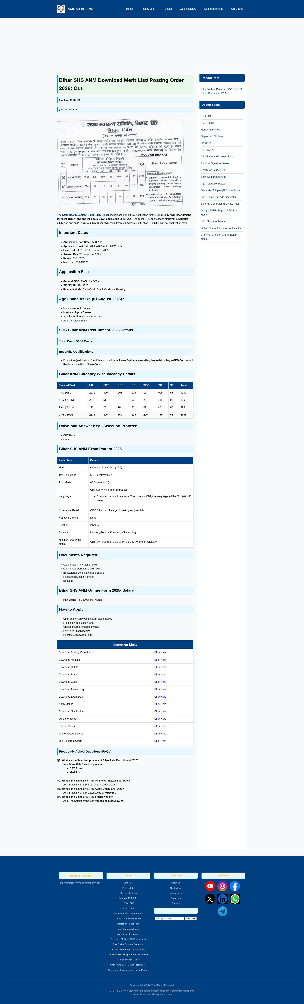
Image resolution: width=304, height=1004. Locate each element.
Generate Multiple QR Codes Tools (220, 190)
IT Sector (167, 8)
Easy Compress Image (213, 176)
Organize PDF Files (212, 136)
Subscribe (190, 918)
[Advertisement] (152, 43)
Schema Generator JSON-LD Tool (220, 203)
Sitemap (176, 903)
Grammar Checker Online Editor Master (128, 970)
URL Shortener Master (213, 221)
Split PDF (206, 116)
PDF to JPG (207, 150)
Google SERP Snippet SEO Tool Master (128, 954)
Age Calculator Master (75, 320)
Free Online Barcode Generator (218, 197)
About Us (175, 882)
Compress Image (213, 8)
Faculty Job (147, 8)
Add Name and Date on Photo (217, 156)
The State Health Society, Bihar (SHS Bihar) (83, 215)
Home (129, 8)
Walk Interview (188, 8)
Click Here (160, 652)
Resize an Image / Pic (213, 170)
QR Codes (237, 8)
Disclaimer (176, 898)
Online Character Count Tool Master (221, 228)
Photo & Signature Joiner (215, 163)
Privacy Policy (176, 893)
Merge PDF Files (210, 129)
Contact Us (175, 888)
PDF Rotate (207, 122)
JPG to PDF (207, 143)
